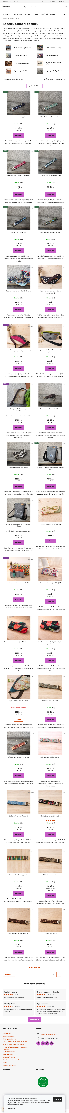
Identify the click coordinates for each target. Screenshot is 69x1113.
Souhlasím (57, 1099)
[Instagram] (43, 1043)
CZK (43, 1)
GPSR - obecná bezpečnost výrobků (13, 1044)
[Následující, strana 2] (58, 974)
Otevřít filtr (34, 86)
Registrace (62, 1)
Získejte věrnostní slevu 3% (11, 1060)
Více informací (19, 1104)
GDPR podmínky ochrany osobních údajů (15, 1042)
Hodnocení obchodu (34, 983)
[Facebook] (38, 1043)
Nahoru (9, 974)
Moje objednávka (8, 1054)
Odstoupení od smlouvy (10, 1039)
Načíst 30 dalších (34, 968)
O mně (5, 1063)
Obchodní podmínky (9, 1036)
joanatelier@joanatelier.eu (49, 1034)
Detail (19, 719)
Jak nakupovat (7, 1)
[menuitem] (6, 14)
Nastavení (11, 1109)
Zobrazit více (34, 1019)
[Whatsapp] (52, 1043)
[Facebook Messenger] (47, 1043)
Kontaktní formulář (9, 1052)
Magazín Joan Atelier (9, 1065)
